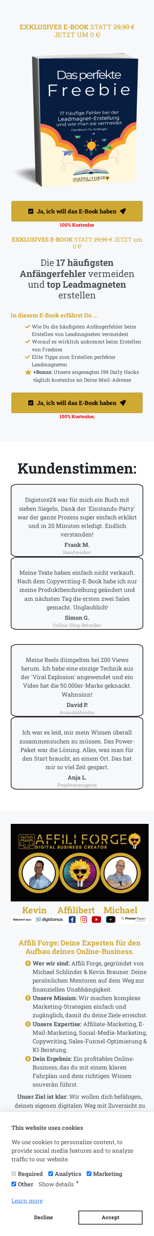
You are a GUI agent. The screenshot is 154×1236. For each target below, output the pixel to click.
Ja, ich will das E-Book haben (77, 210)
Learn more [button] (27, 1200)
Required (30, 1173)
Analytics (68, 1173)
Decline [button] (43, 1217)
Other (25, 1184)
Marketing (107, 1173)
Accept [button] (110, 1217)
